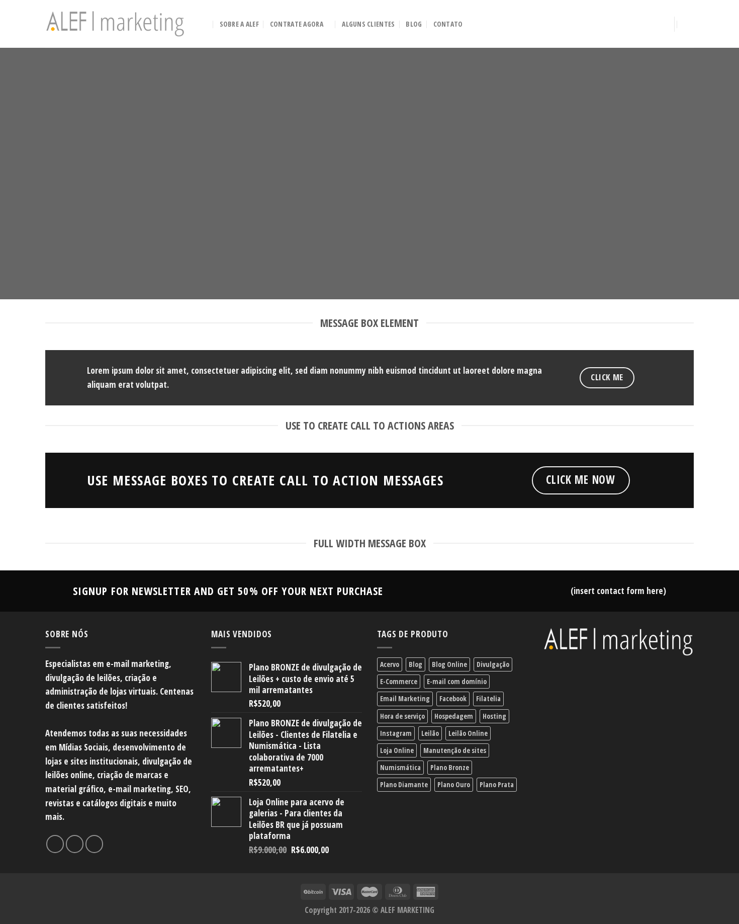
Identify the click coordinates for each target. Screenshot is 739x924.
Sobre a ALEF (239, 24)
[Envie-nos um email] (94, 844)
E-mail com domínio (457, 681)
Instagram (396, 733)
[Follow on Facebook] (55, 844)
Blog (414, 24)
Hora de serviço (402, 716)
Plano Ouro (453, 784)
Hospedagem (453, 716)
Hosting (494, 716)
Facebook (453, 698)
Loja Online (397, 750)
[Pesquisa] (204, 24)
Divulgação (493, 664)
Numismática (400, 767)
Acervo (389, 664)
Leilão (430, 733)
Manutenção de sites (454, 750)
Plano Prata (497, 784)
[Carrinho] (689, 24)
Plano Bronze (449, 767)
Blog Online (449, 664)
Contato (448, 24)
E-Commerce (398, 681)
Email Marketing (405, 698)
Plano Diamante (404, 784)
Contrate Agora (296, 24)
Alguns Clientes (368, 24)
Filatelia (488, 698)
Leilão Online (468, 733)
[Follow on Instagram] (75, 844)
